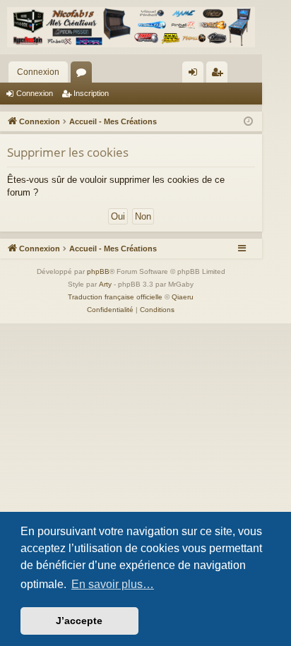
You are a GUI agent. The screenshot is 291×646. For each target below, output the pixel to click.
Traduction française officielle (115, 297)
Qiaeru (183, 297)
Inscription (91, 93)
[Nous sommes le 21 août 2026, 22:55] (248, 122)
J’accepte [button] (79, 620)
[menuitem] (110, 310)
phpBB (98, 271)
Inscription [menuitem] (219, 75)
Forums (84, 75)
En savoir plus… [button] (112, 584)
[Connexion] (131, 27)
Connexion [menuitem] (195, 75)
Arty (105, 284)
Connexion (38, 72)
